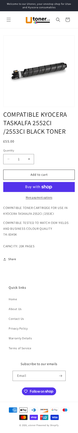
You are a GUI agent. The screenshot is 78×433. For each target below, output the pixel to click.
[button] (8, 20)
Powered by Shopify (47, 425)
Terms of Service (20, 348)
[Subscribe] (60, 376)
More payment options (39, 197)
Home (13, 299)
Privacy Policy (18, 328)
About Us (15, 309)
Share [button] (12, 259)
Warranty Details (20, 338)
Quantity (8, 150)
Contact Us (16, 319)
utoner (32, 425)
